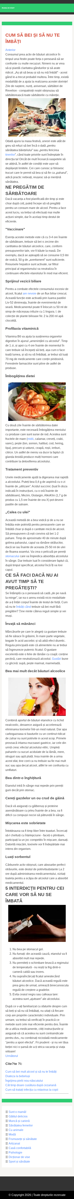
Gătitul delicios (18, 1116)
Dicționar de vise (19, 1157)
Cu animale (16, 1129)
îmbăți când (23, 606)
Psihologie (15, 1152)
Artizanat (14, 1143)
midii (30, 438)
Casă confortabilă (20, 1148)
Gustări (56, 658)
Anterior (10, 49)
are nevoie (29, 293)
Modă (12, 1134)
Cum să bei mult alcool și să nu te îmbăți (31, 1071)
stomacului (12, 556)
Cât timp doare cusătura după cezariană (30, 1085)
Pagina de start (8, 8)
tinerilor (10, 154)
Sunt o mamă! (17, 1111)
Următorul (11, 1055)
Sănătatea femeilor (21, 1125)
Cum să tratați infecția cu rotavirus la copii (31, 1089)
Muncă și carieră (19, 1120)
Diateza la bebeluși (17, 1076)
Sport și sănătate (19, 1161)
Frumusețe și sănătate (23, 1139)
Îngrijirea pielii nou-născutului (24, 1080)
